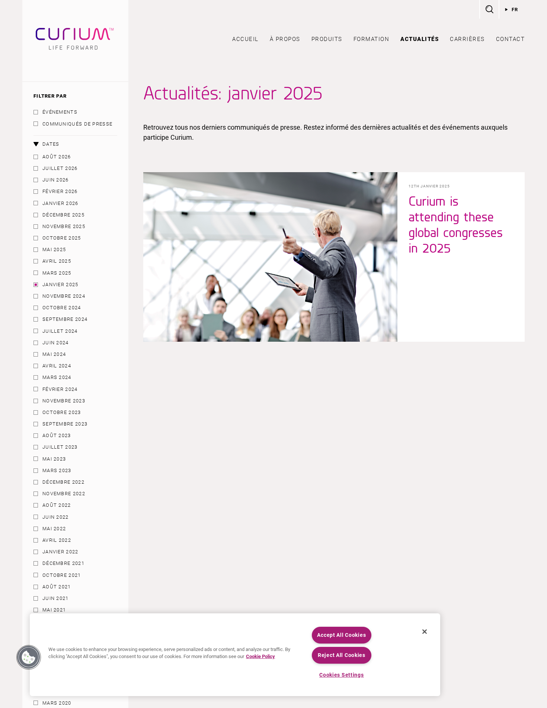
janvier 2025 (60, 284)
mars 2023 (56, 470)
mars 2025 (56, 273)
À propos (285, 39)
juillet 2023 (60, 447)
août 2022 (56, 505)
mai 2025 (54, 249)
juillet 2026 (60, 168)
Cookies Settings (341, 675)
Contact (510, 39)
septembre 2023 (64, 424)
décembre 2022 (63, 482)
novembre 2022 (63, 493)
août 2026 (56, 156)
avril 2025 (56, 261)
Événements (59, 112)
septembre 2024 (64, 319)
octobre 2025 (61, 238)
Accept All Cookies (341, 635)
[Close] (424, 631)
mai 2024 (54, 354)
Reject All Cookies (341, 655)
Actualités (419, 39)
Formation (372, 39)
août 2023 (56, 435)
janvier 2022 (60, 551)
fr (515, 9)
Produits (326, 39)
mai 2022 (54, 528)
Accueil (245, 39)
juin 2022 (55, 517)
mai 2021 (54, 610)
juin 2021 (55, 598)
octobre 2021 (61, 575)
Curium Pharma (75, 40)
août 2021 (56, 587)
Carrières (467, 39)
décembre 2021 (63, 563)
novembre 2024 (63, 296)
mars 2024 (56, 377)
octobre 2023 (61, 412)
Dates (51, 144)
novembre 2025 (63, 226)
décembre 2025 (63, 215)
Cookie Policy (260, 656)
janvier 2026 (60, 203)
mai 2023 (54, 459)
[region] (235, 654)
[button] (29, 657)
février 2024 (60, 389)
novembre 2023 (63, 401)
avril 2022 (56, 540)
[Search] (489, 9)
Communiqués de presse (77, 124)
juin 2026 (55, 180)
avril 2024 (56, 366)
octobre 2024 (61, 307)
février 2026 (60, 191)
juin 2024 (55, 342)
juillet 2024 (60, 331)
